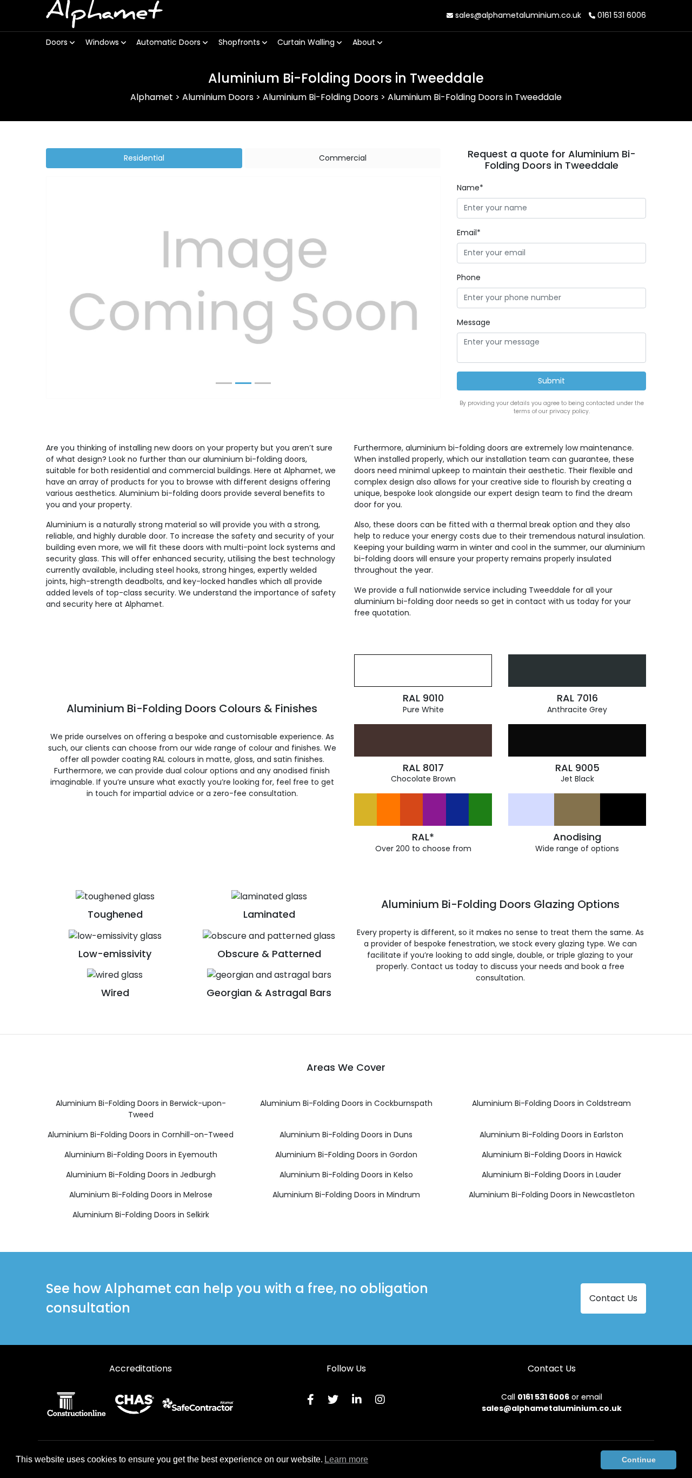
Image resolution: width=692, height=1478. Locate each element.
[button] (75, 288)
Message (473, 322)
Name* (470, 187)
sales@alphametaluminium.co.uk (517, 15)
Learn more (346, 1459)
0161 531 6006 (620, 15)
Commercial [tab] (343, 158)
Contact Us (613, 1298)
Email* (469, 232)
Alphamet (104, 15)
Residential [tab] (144, 158)
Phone (469, 277)
